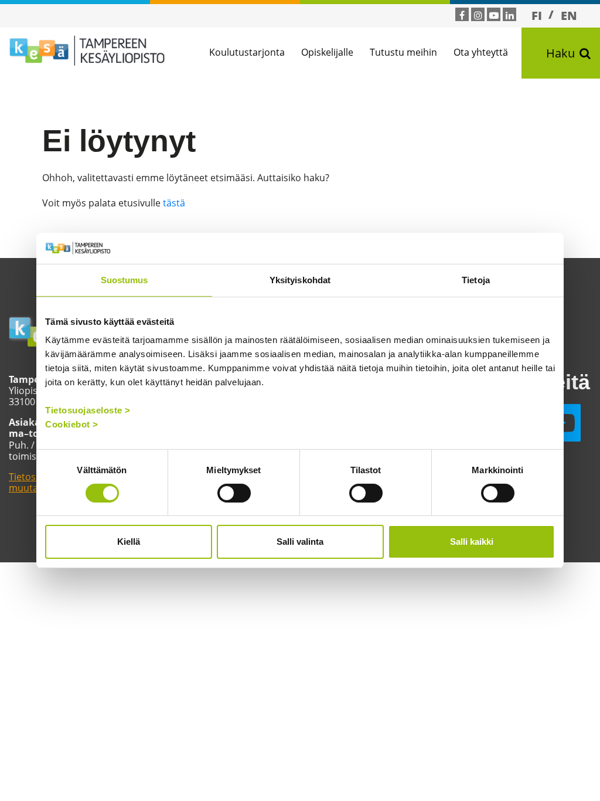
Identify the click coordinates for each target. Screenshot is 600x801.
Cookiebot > (71, 424)
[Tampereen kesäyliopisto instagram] (478, 15)
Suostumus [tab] (124, 279)
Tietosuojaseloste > (88, 410)
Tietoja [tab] (476, 279)
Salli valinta (300, 542)
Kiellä (128, 542)
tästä (174, 202)
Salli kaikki (471, 542)
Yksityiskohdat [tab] (300, 279)
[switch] (234, 493)
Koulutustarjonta (247, 52)
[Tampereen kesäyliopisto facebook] (462, 15)
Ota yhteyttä (481, 52)
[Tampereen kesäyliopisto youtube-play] (494, 15)
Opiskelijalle (327, 52)
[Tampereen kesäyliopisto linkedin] (510, 15)
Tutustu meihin (403, 52)
